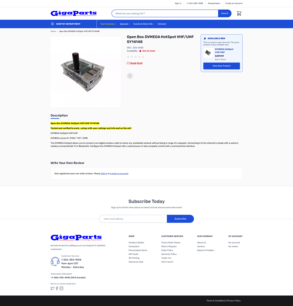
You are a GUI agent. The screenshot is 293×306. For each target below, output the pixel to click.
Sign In (178, 3)
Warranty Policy (169, 254)
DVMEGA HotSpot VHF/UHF (224, 51)
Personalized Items (138, 250)
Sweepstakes (214, 3)
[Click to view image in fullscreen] (86, 72)
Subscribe (180, 218)
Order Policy (167, 250)
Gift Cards (133, 254)
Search (224, 13)
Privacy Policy (234, 300)
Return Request (169, 246)
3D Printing (134, 258)
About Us (201, 242)
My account (234, 242)
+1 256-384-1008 (194, 3)
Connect (162, 24)
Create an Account (234, 3)
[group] (136, 57)
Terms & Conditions (216, 300)
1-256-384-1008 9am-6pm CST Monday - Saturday (72, 263)
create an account (119, 173)
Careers (201, 246)
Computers (134, 246)
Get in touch (167, 262)
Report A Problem (205, 250)
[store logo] (74, 13)
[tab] (59, 116)
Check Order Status (170, 242)
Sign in (104, 173)
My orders (233, 246)
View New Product (226, 67)
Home (53, 31)
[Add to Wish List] (130, 76)
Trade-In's (166, 258)
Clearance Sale (136, 262)
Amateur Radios (136, 242)
